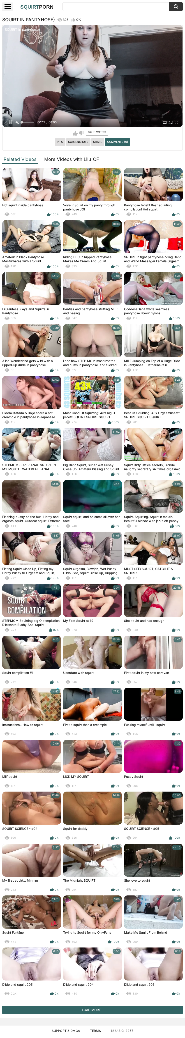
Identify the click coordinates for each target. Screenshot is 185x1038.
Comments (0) (117, 141)
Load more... (92, 1010)
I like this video (75, 133)
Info (60, 141)
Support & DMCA (66, 1031)
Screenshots (78, 141)
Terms (95, 1031)
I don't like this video (81, 133)
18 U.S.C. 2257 (122, 1031)
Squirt (36, 7)
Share (97, 141)
